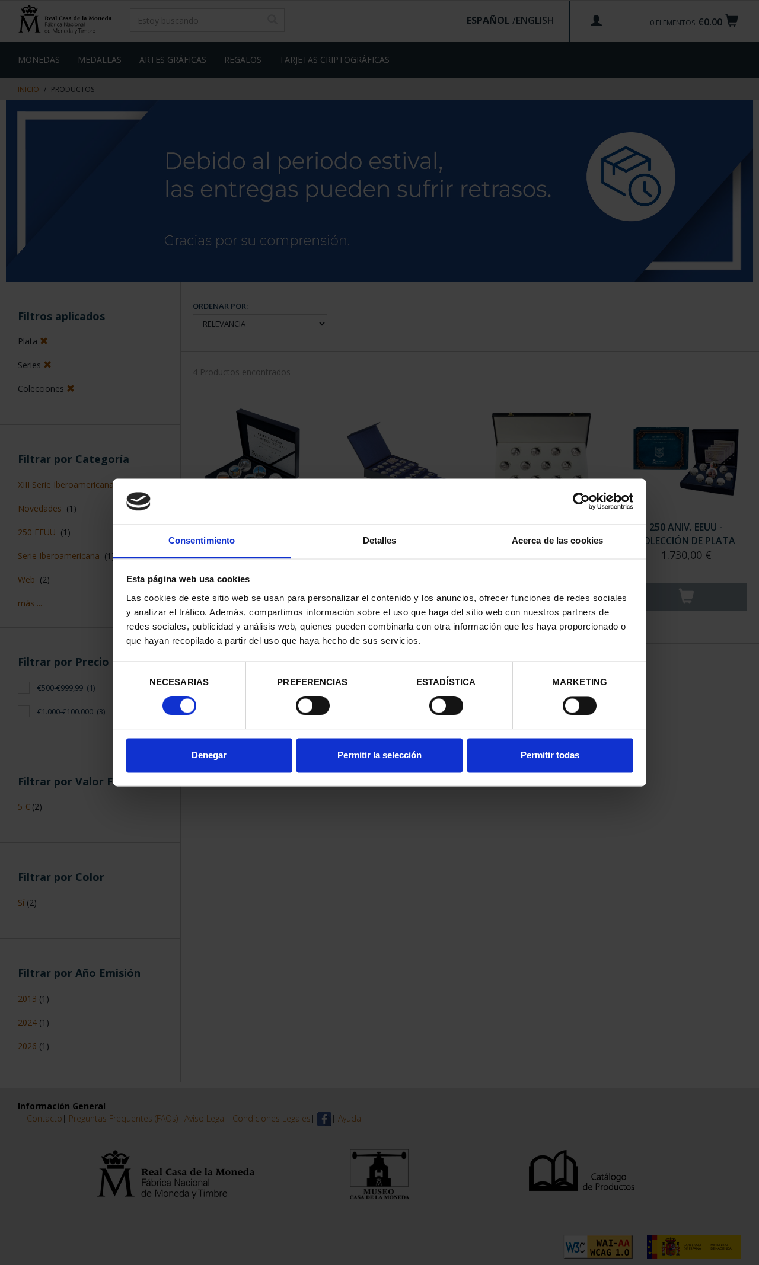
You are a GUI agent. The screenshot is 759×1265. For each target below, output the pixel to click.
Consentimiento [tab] (201, 540)
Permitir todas (550, 755)
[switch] (313, 706)
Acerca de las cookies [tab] (557, 540)
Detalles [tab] (380, 540)
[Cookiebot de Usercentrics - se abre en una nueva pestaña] (581, 501)
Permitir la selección (379, 755)
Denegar (209, 755)
